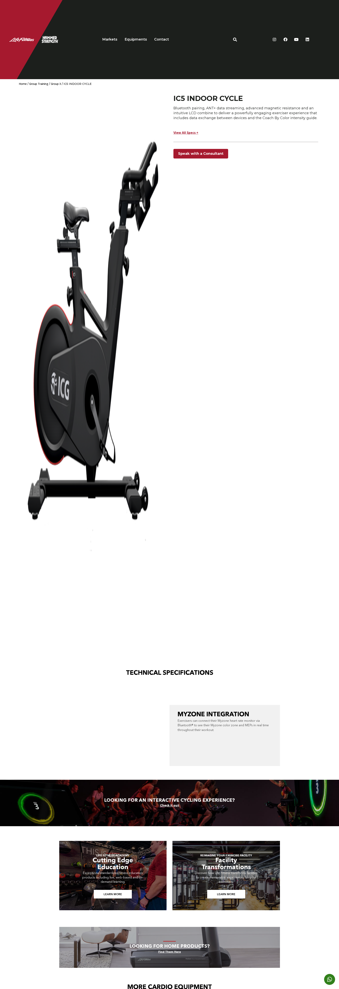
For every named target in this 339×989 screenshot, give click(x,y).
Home (23, 84)
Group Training (38, 84)
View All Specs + (185, 132)
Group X (56, 84)
